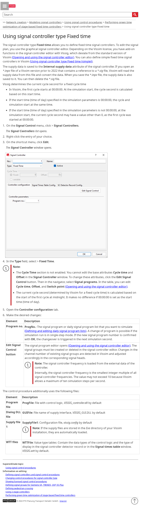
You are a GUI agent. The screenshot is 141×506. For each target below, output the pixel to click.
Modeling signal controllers (45, 22)
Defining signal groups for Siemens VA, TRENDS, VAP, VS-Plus (35, 484)
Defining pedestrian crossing (19, 488)
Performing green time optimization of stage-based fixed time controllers (40, 495)
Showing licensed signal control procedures (26, 481)
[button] (135, 14)
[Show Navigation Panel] (5, 6)
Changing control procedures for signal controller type (31, 478)
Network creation (16, 22)
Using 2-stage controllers (18, 491)
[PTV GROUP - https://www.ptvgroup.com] (9, 501)
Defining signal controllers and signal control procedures (33, 474)
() (43, 57)
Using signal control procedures (83, 22)
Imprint (63, 501)
